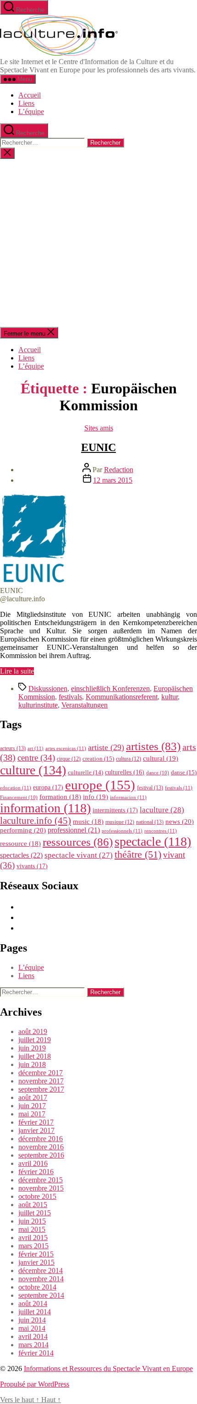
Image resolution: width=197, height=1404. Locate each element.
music (88, 821)
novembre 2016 (41, 1147)
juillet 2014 (34, 1312)
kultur (169, 697)
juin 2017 (32, 1106)
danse (184, 772)
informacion (128, 797)
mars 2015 (33, 1246)
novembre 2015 (41, 1188)
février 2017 (36, 1122)
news (179, 821)
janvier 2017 (36, 1130)
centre (36, 757)
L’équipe (31, 111)
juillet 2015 (34, 1213)
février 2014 (36, 1353)
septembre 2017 (41, 1089)
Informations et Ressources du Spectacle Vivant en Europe (108, 1368)
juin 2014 (32, 1320)
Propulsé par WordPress (34, 1384)
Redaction (118, 469)
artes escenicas (65, 748)
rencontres (160, 830)
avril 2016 (33, 1163)
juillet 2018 (34, 1056)
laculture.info (35, 821)
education (15, 787)
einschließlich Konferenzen (110, 688)
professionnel (74, 830)
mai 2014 (31, 1328)
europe (100, 785)
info (95, 796)
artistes (153, 746)
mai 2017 (31, 1114)
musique (119, 822)
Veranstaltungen (84, 705)
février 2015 (36, 1254)
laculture (162, 809)
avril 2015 (33, 1237)
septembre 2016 (41, 1155)
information (45, 808)
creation (98, 758)
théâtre (138, 854)
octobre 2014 (37, 1287)
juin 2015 (32, 1221)
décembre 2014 (40, 1270)
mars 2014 (33, 1345)
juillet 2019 (34, 1040)
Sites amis (98, 428)
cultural (160, 758)
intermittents (115, 810)
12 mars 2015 (112, 480)
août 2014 (32, 1303)
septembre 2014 (41, 1295)
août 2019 (32, 1031)
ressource (20, 843)
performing (23, 830)
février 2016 (36, 1171)
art (35, 748)
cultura (128, 759)
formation (60, 796)
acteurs (13, 748)
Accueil (29, 95)
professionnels (122, 830)
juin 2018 (32, 1064)
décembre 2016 (40, 1139)
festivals (70, 697)
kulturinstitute (38, 705)
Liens (26, 103)
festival (150, 787)
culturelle (85, 772)
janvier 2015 (36, 1262)
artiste (106, 747)
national (150, 822)
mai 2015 (31, 1229)
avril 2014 (33, 1336)
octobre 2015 (37, 1196)
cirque (69, 759)
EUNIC (98, 447)
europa (48, 787)
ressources (78, 841)
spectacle (153, 841)
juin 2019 (32, 1048)
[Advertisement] (98, 242)
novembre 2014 (41, 1279)
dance (157, 772)
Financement (19, 797)
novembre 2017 (41, 1081)
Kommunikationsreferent (122, 697)
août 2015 (32, 1204)
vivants (32, 866)
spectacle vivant (78, 855)
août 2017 (32, 1097)
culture (33, 770)
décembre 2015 (40, 1180)
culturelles (124, 772)
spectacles (21, 855)
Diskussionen (47, 688)
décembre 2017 (40, 1073)
